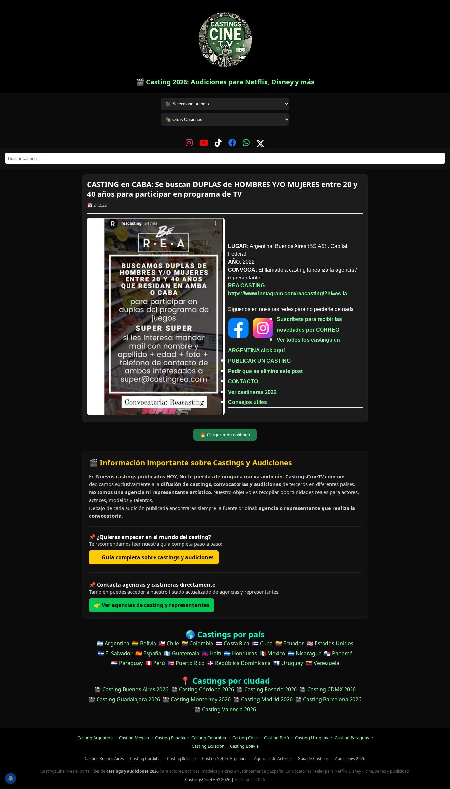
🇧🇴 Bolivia (144, 643)
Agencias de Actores (273, 758)
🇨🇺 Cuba (262, 643)
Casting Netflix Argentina (225, 758)
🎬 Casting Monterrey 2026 (197, 699)
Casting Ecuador (208, 746)
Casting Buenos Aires (104, 758)
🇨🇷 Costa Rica (232, 643)
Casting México (134, 738)
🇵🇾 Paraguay (127, 663)
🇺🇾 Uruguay (288, 663)
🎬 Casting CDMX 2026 (327, 689)
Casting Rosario (181, 758)
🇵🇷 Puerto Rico (186, 663)
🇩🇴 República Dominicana (239, 663)
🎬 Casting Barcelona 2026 (328, 699)
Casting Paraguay (352, 738)
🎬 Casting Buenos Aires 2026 (131, 689)
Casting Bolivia (244, 746)
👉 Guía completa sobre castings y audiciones (154, 557)
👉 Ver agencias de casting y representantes (151, 605)
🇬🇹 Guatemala (181, 653)
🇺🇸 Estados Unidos (330, 643)
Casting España (170, 738)
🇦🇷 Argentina (113, 643)
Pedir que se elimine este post (265, 371)
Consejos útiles (247, 402)
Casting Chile (245, 738)
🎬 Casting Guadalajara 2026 (124, 699)
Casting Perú (276, 738)
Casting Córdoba (145, 758)
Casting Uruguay (311, 738)
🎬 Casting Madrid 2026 (263, 699)
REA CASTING (246, 285)
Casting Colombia (208, 738)
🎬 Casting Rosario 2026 (267, 689)
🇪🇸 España (148, 653)
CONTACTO (243, 381)
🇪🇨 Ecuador (289, 643)
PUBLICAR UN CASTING (259, 361)
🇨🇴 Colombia (197, 643)
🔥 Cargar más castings (225, 434)
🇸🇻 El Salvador (115, 653)
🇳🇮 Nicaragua (305, 653)
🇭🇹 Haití (211, 653)
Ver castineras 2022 (252, 392)
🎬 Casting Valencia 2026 (225, 709)
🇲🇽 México (272, 653)
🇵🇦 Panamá (338, 653)
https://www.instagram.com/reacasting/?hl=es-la (287, 293)
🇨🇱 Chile (169, 643)
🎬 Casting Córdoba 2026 (202, 689)
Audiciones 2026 (350, 758)
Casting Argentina (95, 738)
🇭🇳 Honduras (240, 653)
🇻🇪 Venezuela (322, 663)
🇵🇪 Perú (155, 663)
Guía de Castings (313, 758)
